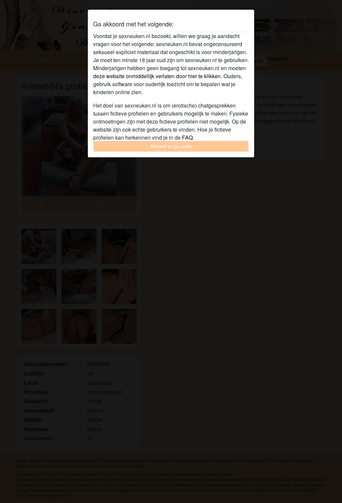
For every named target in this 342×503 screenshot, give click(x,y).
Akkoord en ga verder (171, 146)
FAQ (187, 137)
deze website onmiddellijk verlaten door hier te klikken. (157, 76)
